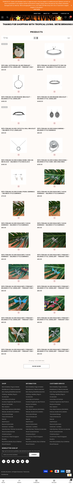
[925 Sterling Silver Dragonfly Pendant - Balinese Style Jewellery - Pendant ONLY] (54, 240)
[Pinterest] (13, 461)
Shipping (55, 13)
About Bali (37, 13)
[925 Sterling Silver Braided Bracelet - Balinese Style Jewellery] (54, 82)
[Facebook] (3, 461)
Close (71, 5)
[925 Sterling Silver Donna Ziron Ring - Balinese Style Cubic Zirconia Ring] (54, 145)
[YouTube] (22, 461)
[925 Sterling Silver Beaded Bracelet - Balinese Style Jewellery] (18, 82)
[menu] (2, 17)
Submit (34, 455)
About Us (46, 13)
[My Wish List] (66, 17)
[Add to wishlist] (18, 60)
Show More (36, 366)
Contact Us (65, 13)
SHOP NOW (37, 9)
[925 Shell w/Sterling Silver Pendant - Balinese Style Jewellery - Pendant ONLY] (18, 50)
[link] (19, 481)
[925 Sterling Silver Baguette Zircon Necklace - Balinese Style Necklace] (54, 50)
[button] (35, 38)
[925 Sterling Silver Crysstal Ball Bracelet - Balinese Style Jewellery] (18, 113)
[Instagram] (8, 461)
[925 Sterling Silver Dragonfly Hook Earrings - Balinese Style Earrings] (54, 177)
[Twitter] (27, 461)
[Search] (7, 17)
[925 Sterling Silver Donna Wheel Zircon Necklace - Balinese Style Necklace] (18, 145)
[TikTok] (17, 461)
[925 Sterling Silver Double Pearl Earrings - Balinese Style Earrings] (18, 177)
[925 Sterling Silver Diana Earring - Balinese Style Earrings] (54, 113)
